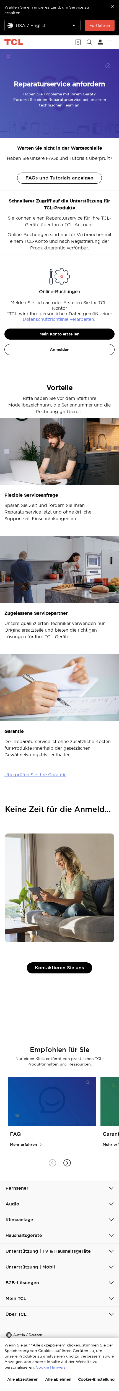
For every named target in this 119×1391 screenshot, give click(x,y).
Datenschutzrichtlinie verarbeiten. (59, 319)
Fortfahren (99, 25)
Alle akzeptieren (22, 1379)
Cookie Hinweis (50, 1367)
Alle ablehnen (58, 1379)
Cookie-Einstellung (96, 1379)
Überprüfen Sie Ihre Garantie (35, 774)
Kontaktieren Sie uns (59, 968)
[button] (67, 1163)
